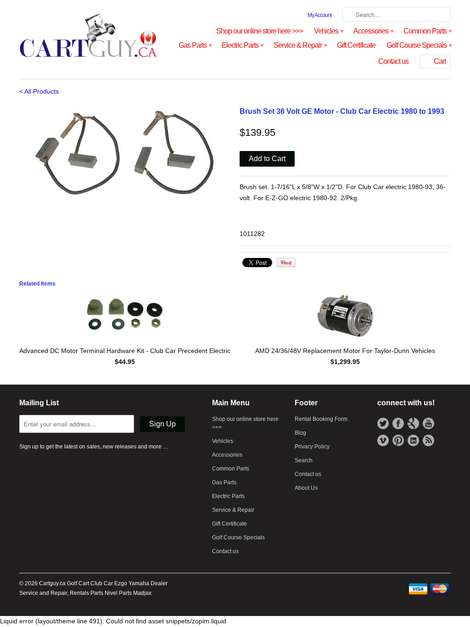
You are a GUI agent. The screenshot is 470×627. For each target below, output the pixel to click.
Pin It (286, 262)
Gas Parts (195, 45)
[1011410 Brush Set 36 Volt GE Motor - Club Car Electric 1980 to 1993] (124, 152)
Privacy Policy (312, 446)
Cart (440, 61)
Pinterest (398, 440)
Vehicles (328, 31)
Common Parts (427, 31)
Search (304, 460)
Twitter (383, 423)
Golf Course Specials (418, 45)
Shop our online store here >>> (259, 31)
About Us (306, 488)
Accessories (372, 31)
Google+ (413, 423)
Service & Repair (300, 45)
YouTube (428, 423)
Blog (300, 433)
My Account (319, 15)
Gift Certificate (356, 45)
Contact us (393, 61)
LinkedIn (413, 440)
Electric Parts (242, 45)
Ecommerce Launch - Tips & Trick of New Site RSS (428, 440)
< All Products (39, 91)
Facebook (398, 423)
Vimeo (383, 440)
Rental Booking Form (321, 419)
